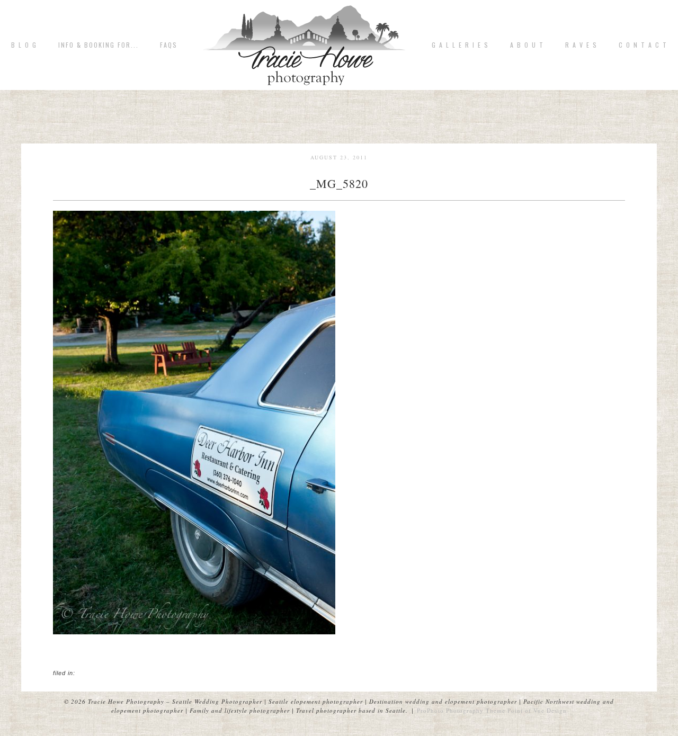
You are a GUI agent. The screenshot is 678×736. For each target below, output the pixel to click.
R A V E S (581, 45)
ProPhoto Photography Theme (461, 710)
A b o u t (527, 45)
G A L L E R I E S (460, 45)
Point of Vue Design (537, 710)
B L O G (24, 45)
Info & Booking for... (98, 45)
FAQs (168, 45)
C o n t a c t (643, 45)
